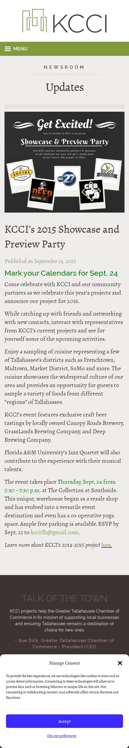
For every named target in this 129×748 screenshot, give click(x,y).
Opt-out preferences (61, 735)
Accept (64, 721)
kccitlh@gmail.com (54, 532)
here (105, 545)
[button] (120, 663)
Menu (20, 49)
